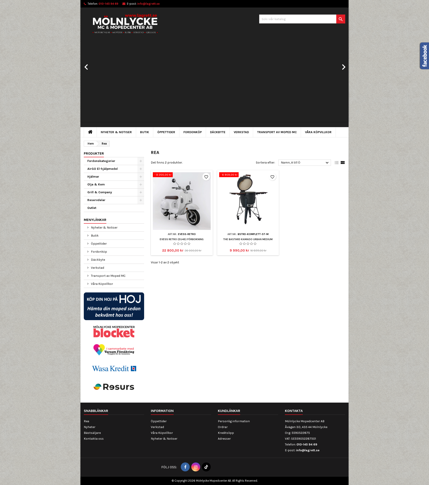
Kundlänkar (229, 411)
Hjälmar (93, 176)
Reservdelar (96, 200)
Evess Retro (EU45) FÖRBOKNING (182, 239)
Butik (144, 132)
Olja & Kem (96, 184)
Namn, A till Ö (305, 163)
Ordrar (223, 427)
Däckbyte (217, 132)
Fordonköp (192, 132)
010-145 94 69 (108, 3)
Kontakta (294, 411)
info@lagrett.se (148, 3)
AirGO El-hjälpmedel (102, 169)
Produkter (94, 153)
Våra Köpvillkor (318, 132)
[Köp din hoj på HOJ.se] (114, 306)
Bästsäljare (92, 433)
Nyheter (89, 427)
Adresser (224, 439)
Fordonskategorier (101, 161)
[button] (100, 65)
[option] (214, 84)
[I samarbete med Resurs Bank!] (114, 386)
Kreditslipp (226, 433)
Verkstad (241, 132)
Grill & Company (99, 192)
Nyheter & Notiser (116, 132)
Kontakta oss (94, 439)
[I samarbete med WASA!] (114, 368)
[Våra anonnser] (114, 331)
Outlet (91, 208)
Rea (86, 421)
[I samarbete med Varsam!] (114, 350)
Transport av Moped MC (277, 132)
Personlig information (234, 421)
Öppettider (166, 132)
